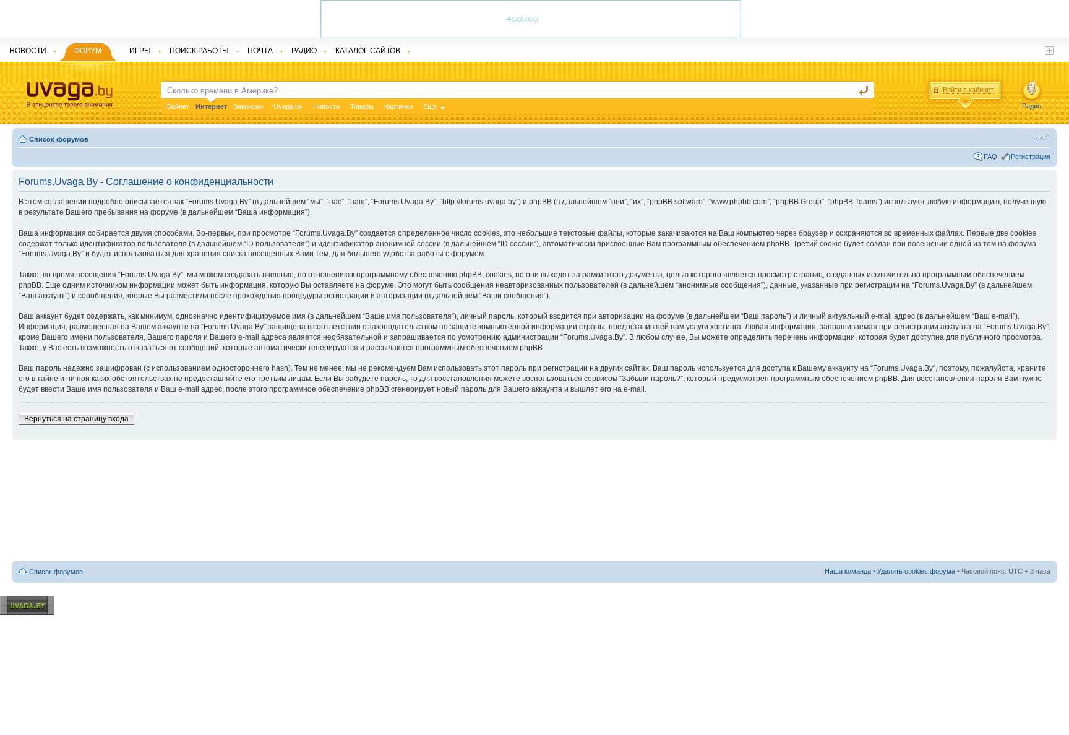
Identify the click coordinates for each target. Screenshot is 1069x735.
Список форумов (58, 139)
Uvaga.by (288, 106)
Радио (1031, 106)
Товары (362, 106)
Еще (430, 106)
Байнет (178, 106)
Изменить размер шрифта (1041, 136)
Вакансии (248, 106)
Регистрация (1030, 156)
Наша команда (848, 571)
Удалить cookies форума (916, 571)
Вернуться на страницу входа (76, 419)
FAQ (990, 156)
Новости (326, 106)
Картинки (398, 106)
